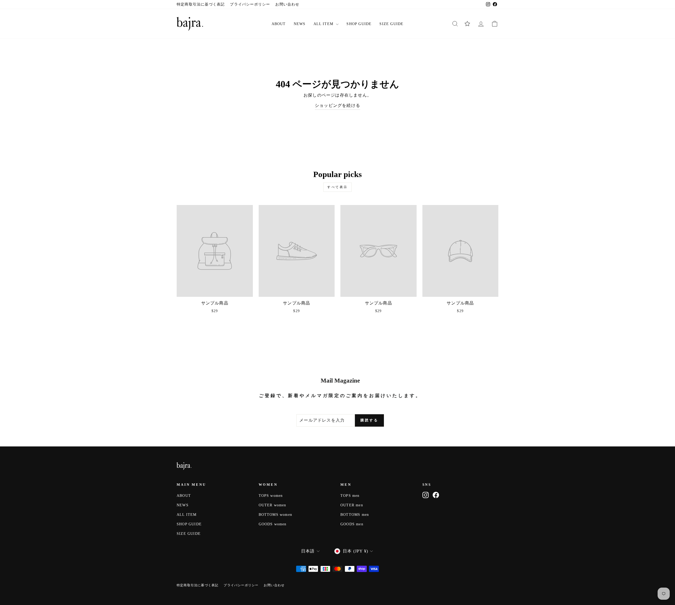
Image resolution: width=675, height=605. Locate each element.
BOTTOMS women (275, 515)
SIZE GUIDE (391, 24)
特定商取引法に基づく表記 (201, 4)
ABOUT (279, 24)
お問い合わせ (287, 4)
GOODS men (351, 524)
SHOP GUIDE (359, 24)
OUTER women (272, 505)
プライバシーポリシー (250, 4)
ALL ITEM (324, 24)
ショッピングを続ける (337, 105)
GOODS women (273, 524)
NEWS (300, 24)
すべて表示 (337, 187)
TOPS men (350, 496)
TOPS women (271, 496)
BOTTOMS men (354, 515)
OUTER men (351, 505)
